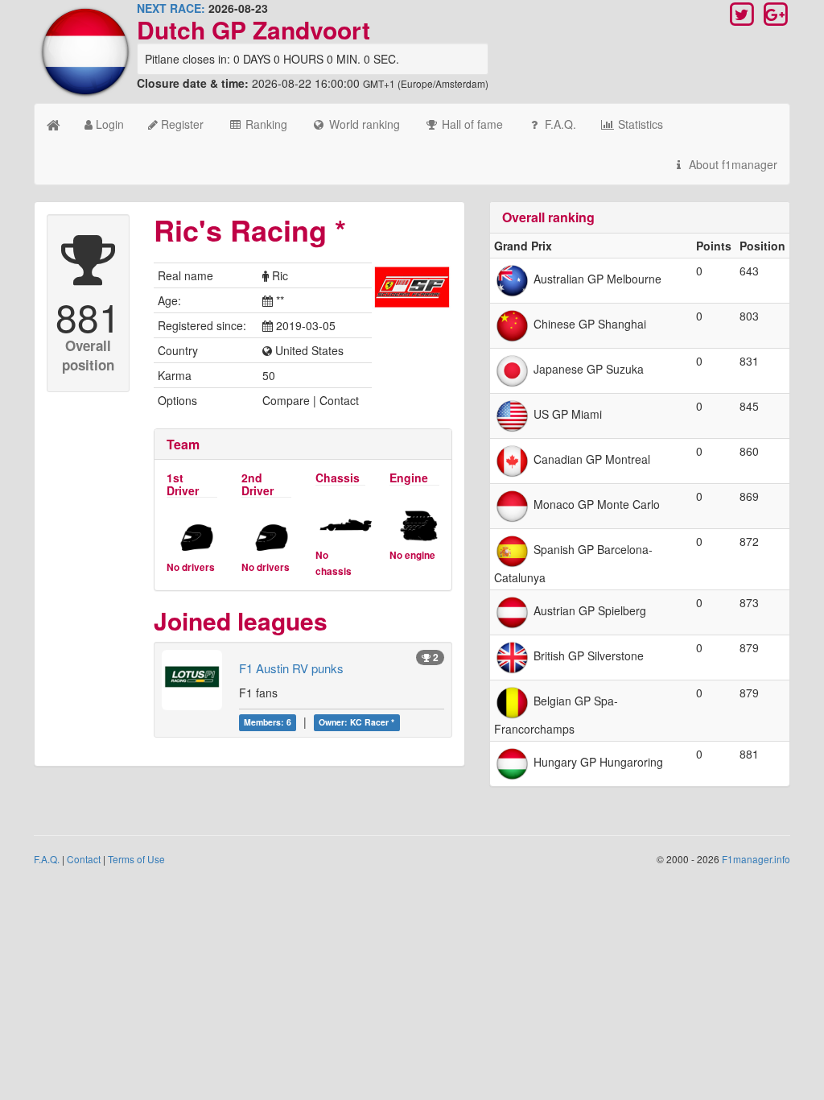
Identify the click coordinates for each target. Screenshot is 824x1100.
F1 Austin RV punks (291, 668)
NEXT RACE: (171, 8)
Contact (84, 859)
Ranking (264, 124)
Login (108, 124)
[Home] (53, 124)
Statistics (639, 124)
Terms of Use (136, 859)
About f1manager (731, 164)
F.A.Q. (559, 124)
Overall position (88, 355)
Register (181, 124)
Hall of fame (471, 124)
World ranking (363, 124)
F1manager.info (756, 859)
